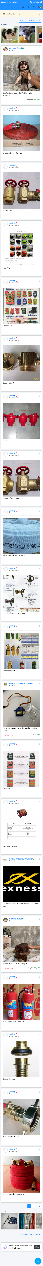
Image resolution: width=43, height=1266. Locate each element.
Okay (37, 1246)
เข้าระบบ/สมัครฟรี (36, 2)
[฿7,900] (9, 34)
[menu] (39, 48)
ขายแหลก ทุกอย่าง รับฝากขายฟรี (20, 683)
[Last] (40, 1206)
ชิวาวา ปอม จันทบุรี (15, 48)
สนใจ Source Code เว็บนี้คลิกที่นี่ (30, 21)
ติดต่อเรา (14, 2)
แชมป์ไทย (12, 108)
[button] (3, 7)
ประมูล (9, 2)
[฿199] (9, 1220)
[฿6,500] (27, 34)
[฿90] (27, 1220)
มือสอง (3, 2)
